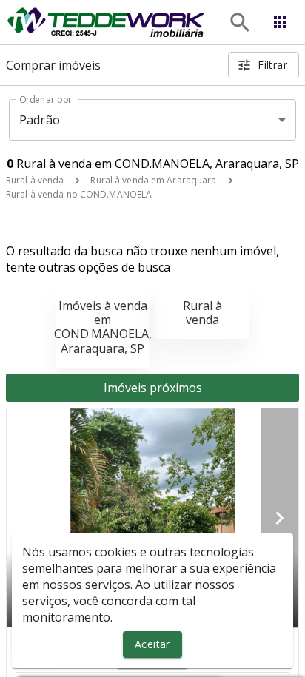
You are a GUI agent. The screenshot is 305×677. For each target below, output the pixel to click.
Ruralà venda (202, 312)
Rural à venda (35, 180)
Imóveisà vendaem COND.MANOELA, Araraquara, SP (103, 327)
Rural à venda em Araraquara (153, 180)
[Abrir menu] (280, 22)
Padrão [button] (39, 120)
